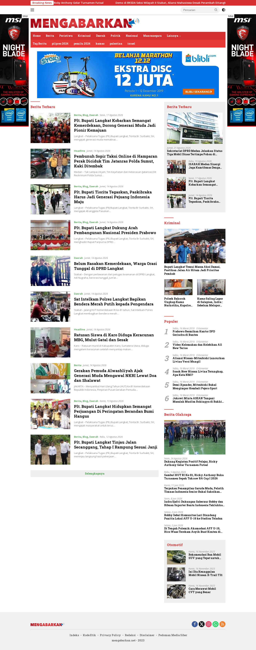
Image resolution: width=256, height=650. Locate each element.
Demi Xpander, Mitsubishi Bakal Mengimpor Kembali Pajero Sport (195, 386)
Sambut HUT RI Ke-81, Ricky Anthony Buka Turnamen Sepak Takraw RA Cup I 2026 (194, 476)
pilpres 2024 (60, 43)
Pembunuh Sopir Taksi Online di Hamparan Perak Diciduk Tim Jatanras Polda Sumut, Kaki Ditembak (115, 161)
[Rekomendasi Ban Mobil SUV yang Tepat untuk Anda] (176, 557)
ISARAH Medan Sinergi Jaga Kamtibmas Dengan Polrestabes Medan (205, 166)
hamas (100, 43)
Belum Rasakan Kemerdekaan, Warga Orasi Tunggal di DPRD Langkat (115, 266)
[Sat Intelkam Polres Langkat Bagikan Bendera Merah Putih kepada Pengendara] (50, 307)
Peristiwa (66, 35)
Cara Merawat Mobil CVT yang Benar (202, 590)
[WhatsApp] (216, 624)
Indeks (74, 635)
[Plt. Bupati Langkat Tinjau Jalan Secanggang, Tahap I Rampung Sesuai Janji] (50, 450)
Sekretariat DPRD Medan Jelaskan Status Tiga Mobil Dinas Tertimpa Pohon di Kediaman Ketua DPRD (194, 152)
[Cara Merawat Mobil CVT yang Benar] (176, 591)
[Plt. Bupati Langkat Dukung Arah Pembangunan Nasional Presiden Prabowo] (50, 235)
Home (36, 35)
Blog (85, 115)
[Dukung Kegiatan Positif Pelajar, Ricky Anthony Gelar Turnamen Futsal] (194, 437)
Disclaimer (147, 635)
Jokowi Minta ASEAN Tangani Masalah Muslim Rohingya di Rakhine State (199, 400)
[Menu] (33, 10)
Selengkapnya (94, 473)
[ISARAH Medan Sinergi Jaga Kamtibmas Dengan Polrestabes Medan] (176, 167)
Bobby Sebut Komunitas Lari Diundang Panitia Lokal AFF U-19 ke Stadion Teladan (193, 516)
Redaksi (130, 635)
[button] (216, 10)
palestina (116, 43)
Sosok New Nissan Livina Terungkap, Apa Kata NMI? (198, 373)
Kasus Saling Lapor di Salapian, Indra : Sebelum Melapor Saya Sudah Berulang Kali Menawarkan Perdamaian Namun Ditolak (210, 302)
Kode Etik (89, 635)
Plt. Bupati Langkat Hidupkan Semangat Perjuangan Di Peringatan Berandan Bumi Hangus (114, 411)
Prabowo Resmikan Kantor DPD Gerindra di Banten (194, 333)
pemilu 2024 (82, 43)
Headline (79, 150)
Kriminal (84, 35)
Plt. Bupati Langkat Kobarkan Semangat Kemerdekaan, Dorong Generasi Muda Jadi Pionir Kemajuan (115, 125)
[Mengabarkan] (85, 23)
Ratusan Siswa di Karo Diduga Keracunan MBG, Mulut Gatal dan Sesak (114, 337)
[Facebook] (195, 624)
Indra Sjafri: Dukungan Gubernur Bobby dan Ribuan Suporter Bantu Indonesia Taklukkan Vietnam (194, 503)
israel (131, 43)
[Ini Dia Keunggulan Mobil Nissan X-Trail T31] (176, 574)
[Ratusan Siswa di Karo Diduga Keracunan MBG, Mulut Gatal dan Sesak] (50, 342)
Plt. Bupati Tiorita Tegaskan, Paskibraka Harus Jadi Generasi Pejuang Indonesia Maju (113, 197)
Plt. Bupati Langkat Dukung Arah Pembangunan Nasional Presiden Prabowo (115, 230)
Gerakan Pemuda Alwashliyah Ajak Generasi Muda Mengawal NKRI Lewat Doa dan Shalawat (115, 375)
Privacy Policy (110, 635)
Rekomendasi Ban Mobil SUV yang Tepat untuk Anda (205, 556)
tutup (25, 16)
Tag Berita (39, 43)
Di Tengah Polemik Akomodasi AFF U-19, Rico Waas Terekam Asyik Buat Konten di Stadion (192, 530)
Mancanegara (152, 35)
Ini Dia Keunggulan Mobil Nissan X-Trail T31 (205, 573)
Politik (116, 35)
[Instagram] (209, 624)
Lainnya (172, 35)
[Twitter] (202, 624)
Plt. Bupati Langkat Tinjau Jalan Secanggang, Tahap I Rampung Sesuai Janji (115, 444)
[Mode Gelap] (223, 10)
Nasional (132, 35)
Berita (50, 35)
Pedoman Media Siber (172, 635)
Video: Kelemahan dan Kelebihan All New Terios (197, 346)
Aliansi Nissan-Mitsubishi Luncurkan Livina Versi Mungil (199, 360)
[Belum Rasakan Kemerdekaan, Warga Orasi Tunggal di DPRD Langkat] (50, 271)
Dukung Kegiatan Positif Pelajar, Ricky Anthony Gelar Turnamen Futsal (191, 463)
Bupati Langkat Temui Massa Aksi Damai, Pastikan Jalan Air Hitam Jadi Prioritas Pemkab (192, 270)
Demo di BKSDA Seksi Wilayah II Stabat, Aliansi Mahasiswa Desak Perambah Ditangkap (147, 2)
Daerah (100, 35)
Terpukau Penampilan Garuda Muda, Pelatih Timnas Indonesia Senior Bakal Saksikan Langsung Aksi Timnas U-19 (194, 490)
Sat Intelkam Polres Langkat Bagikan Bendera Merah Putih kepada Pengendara (113, 301)
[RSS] (222, 624)
